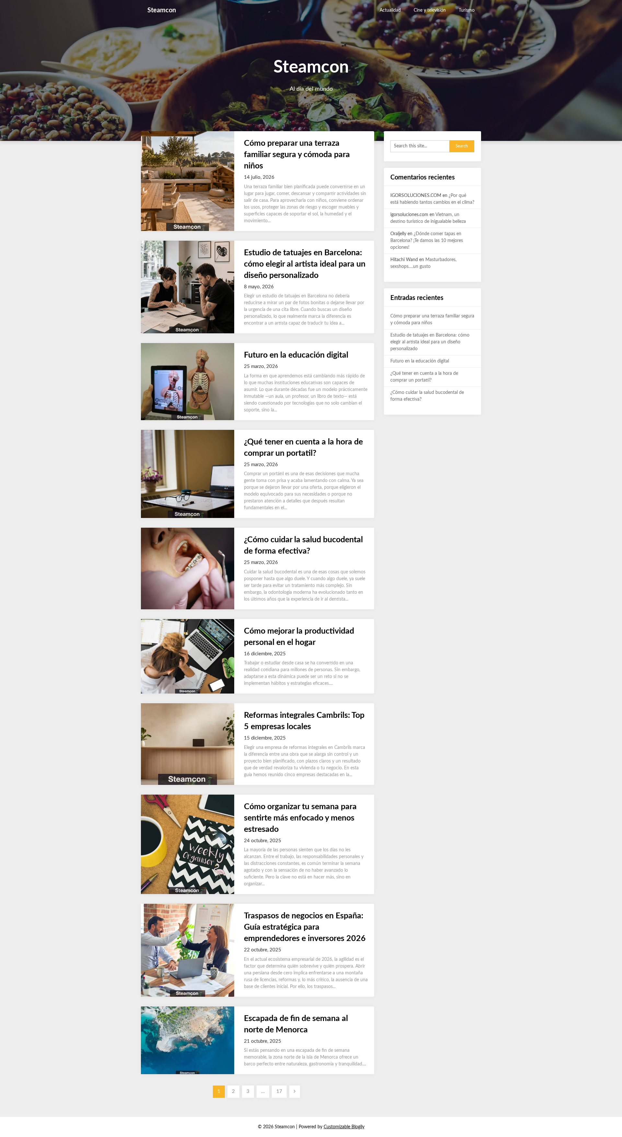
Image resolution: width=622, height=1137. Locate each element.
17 (279, 1091)
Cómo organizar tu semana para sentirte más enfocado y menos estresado (300, 818)
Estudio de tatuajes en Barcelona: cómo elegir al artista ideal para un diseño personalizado (304, 264)
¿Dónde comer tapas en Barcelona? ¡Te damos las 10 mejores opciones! (426, 241)
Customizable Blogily (344, 1127)
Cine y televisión (430, 10)
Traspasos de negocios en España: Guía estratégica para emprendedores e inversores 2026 (305, 927)
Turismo (467, 10)
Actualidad (390, 10)
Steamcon (161, 10)
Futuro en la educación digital (296, 355)
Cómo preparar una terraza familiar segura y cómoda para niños (297, 154)
